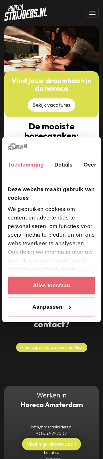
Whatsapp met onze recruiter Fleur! (51, 347)
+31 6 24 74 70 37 (51, 433)
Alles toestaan (51, 285)
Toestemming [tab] (26, 165)
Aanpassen (47, 307)
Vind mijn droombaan (51, 444)
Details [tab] (63, 165)
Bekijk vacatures (51, 105)
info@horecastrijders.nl (51, 427)
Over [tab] (90, 165)
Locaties (51, 452)
